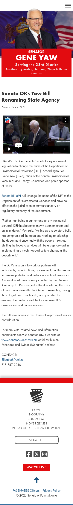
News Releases (36, 423)
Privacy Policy (51, 490)
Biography (36, 414)
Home (36, 410)
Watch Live (36, 467)
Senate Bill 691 (11, 196)
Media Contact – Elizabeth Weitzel (37, 428)
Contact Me (36, 419)
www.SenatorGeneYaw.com (19, 340)
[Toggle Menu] (68, 5)
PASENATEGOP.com (26, 490)
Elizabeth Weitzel (12, 359)
